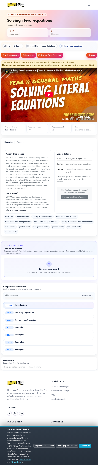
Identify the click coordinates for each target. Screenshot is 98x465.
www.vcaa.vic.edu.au (17, 210)
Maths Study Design (60, 390)
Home (7, 46)
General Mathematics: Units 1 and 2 (42, 46)
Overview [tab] (8, 142)
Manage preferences (67, 446)
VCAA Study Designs (60, 386)
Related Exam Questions (51, 55)
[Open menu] (88, 4)
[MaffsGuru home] (16, 5)
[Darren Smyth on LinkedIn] (21, 413)
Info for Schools (58, 399)
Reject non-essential (44, 446)
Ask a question (12, 55)
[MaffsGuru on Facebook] (9, 413)
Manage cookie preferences (15, 65)
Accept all (85, 446)
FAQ (53, 395)
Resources (29, 55)
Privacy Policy (16, 462)
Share (93, 55)
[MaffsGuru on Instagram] (15, 413)
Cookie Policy (25, 459)
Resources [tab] (22, 142)
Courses (19, 46)
